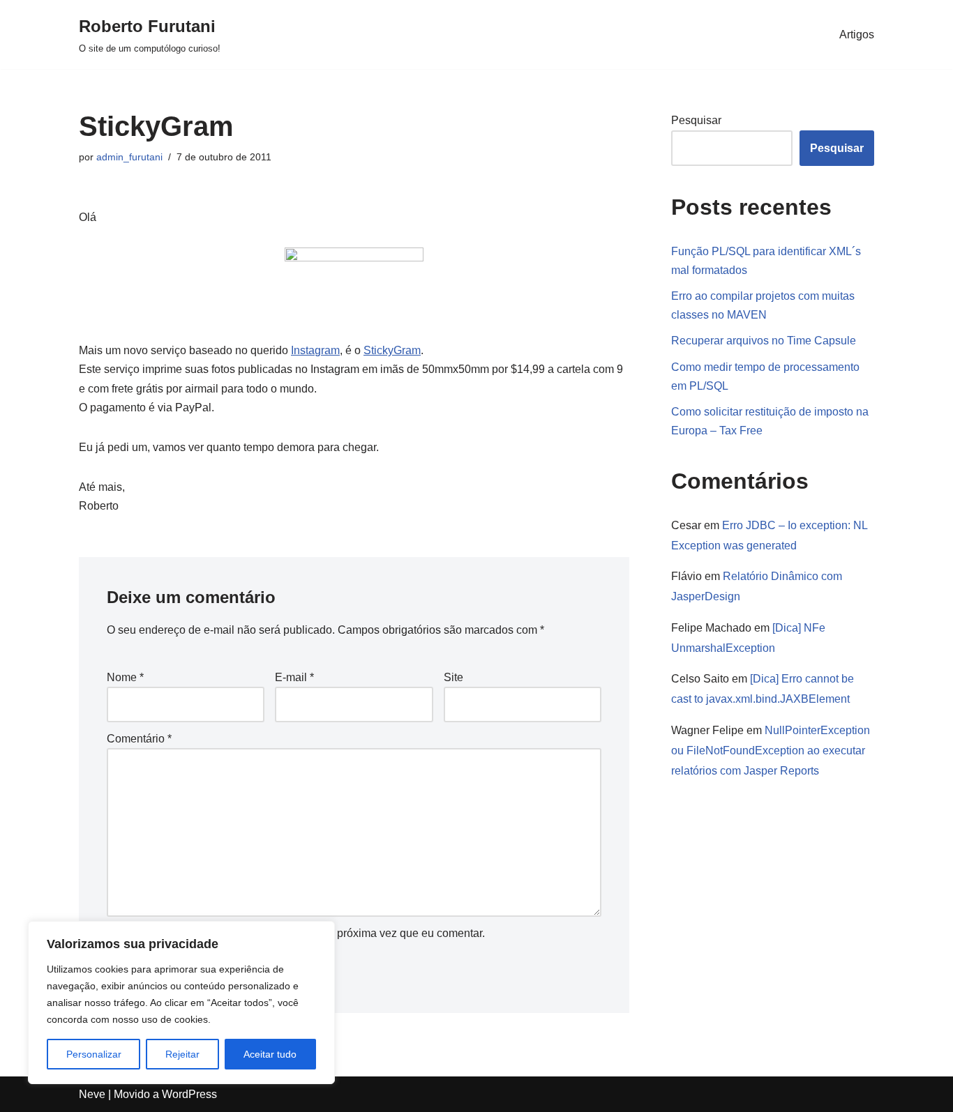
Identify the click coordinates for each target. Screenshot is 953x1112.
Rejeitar (182, 1054)
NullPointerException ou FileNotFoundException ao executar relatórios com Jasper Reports (770, 750)
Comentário (139, 739)
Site (453, 677)
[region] (181, 1002)
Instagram (315, 350)
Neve (92, 1094)
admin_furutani (129, 156)
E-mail (294, 677)
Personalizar (93, 1054)
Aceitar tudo (270, 1054)
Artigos (856, 34)
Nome (125, 677)
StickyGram (392, 350)
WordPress (189, 1094)
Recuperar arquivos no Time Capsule (763, 340)
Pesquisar (696, 120)
